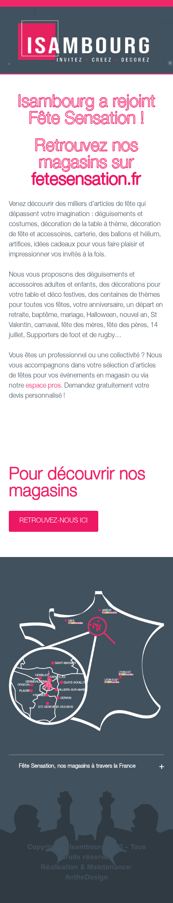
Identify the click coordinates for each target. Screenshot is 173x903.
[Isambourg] (86, 68)
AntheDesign (86, 877)
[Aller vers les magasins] (87, 661)
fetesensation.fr (86, 180)
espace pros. (45, 386)
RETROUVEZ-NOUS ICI (53, 521)
